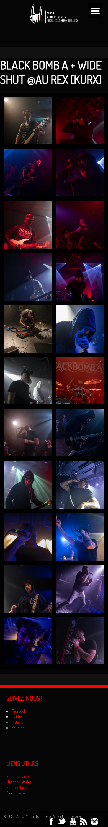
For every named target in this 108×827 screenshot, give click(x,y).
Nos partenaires (17, 776)
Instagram (19, 722)
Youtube (18, 727)
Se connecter (16, 793)
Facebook (19, 711)
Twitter (17, 716)
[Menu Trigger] (95, 10)
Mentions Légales (18, 781)
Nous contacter (17, 787)
